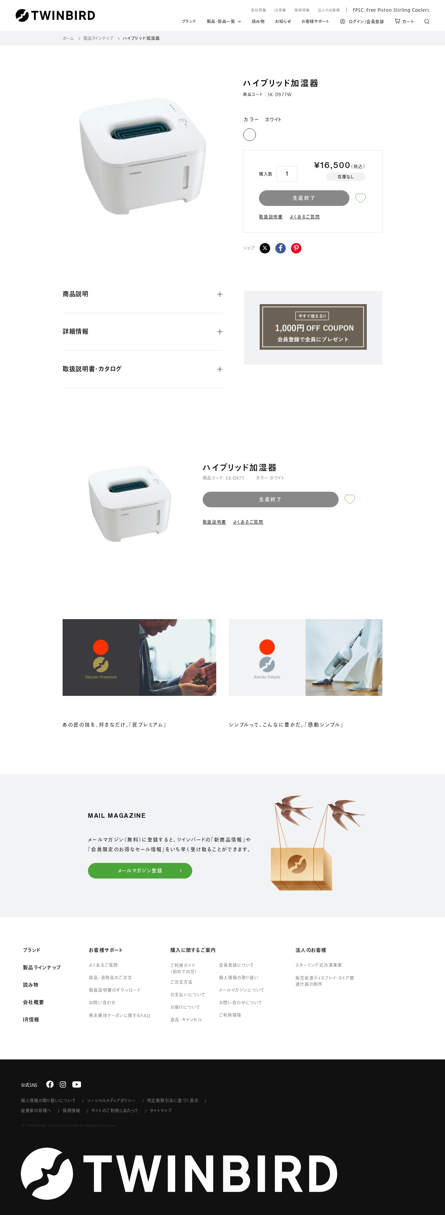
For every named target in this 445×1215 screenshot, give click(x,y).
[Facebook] (280, 248)
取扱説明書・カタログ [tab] (92, 369)
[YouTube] (76, 1084)
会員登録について (236, 965)
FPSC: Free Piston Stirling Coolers (387, 10)
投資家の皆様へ (36, 1110)
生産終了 (304, 197)
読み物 (258, 22)
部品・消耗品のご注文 (110, 977)
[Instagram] (63, 1084)
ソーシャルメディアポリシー (111, 1100)
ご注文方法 (181, 982)
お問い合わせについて (241, 1002)
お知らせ (283, 22)
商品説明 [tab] (76, 294)
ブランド (189, 22)
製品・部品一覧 (221, 21)
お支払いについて (188, 994)
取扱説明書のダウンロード (115, 990)
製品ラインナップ (98, 38)
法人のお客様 (329, 10)
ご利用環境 (230, 1015)
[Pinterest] (296, 248)
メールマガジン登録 (140, 870)
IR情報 (280, 10)
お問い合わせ (102, 1002)
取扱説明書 (271, 217)
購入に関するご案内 (193, 950)
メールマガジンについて (242, 990)
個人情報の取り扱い (239, 977)
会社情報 (258, 10)
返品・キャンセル (186, 1019)
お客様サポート (315, 22)
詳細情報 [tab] (76, 331)
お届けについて (185, 1007)
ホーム (68, 38)
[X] (265, 248)
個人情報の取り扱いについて (48, 1100)
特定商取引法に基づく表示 (173, 1100)
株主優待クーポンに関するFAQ (120, 1015)
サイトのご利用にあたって (115, 1110)
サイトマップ (161, 1110)
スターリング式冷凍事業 (319, 965)
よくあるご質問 (305, 217)
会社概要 (33, 1002)
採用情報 (302, 10)
